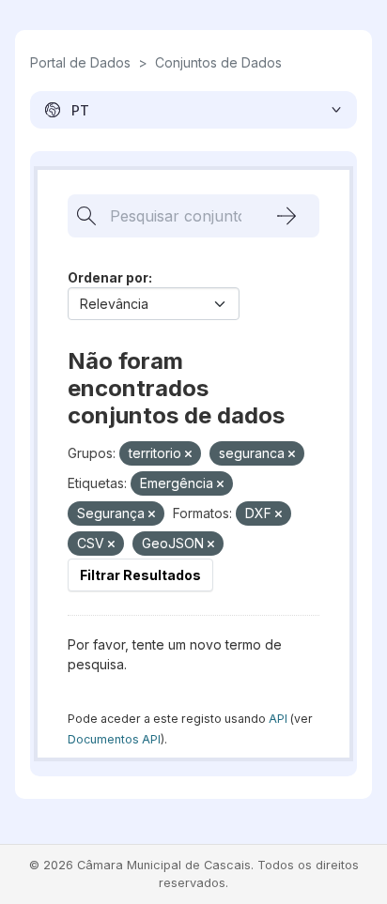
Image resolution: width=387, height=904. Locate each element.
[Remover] (188, 454)
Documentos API (114, 739)
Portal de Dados (80, 62)
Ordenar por (108, 277)
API (278, 719)
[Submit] (286, 216)
